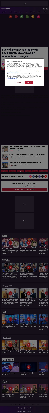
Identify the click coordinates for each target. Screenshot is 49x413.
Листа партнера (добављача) (12, 78)
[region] (24, 72)
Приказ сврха (19, 82)
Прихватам (29, 82)
